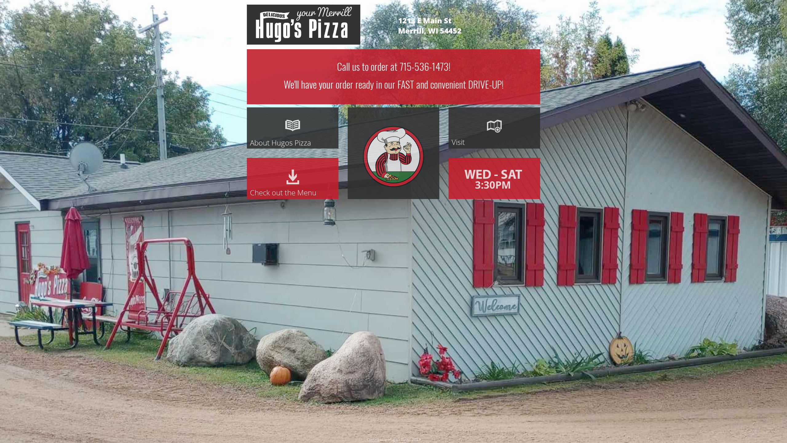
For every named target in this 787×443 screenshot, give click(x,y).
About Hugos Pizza (280, 143)
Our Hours (494, 178)
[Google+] (535, 20)
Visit (458, 142)
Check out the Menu (283, 192)
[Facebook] (521, 20)
